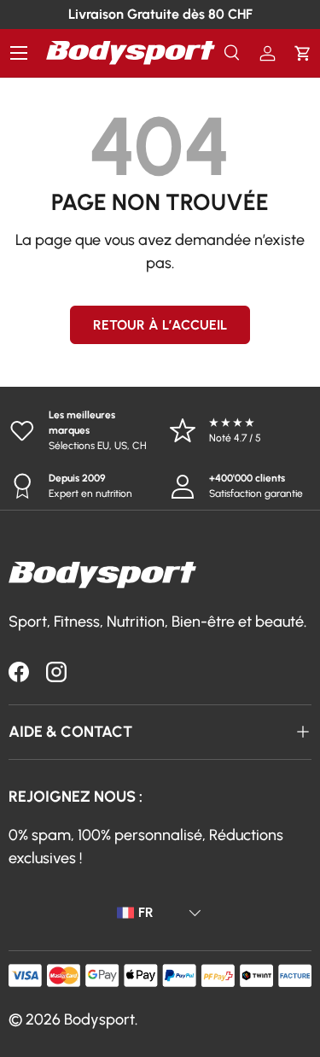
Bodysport (99, 1019)
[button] (302, 53)
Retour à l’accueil (160, 325)
